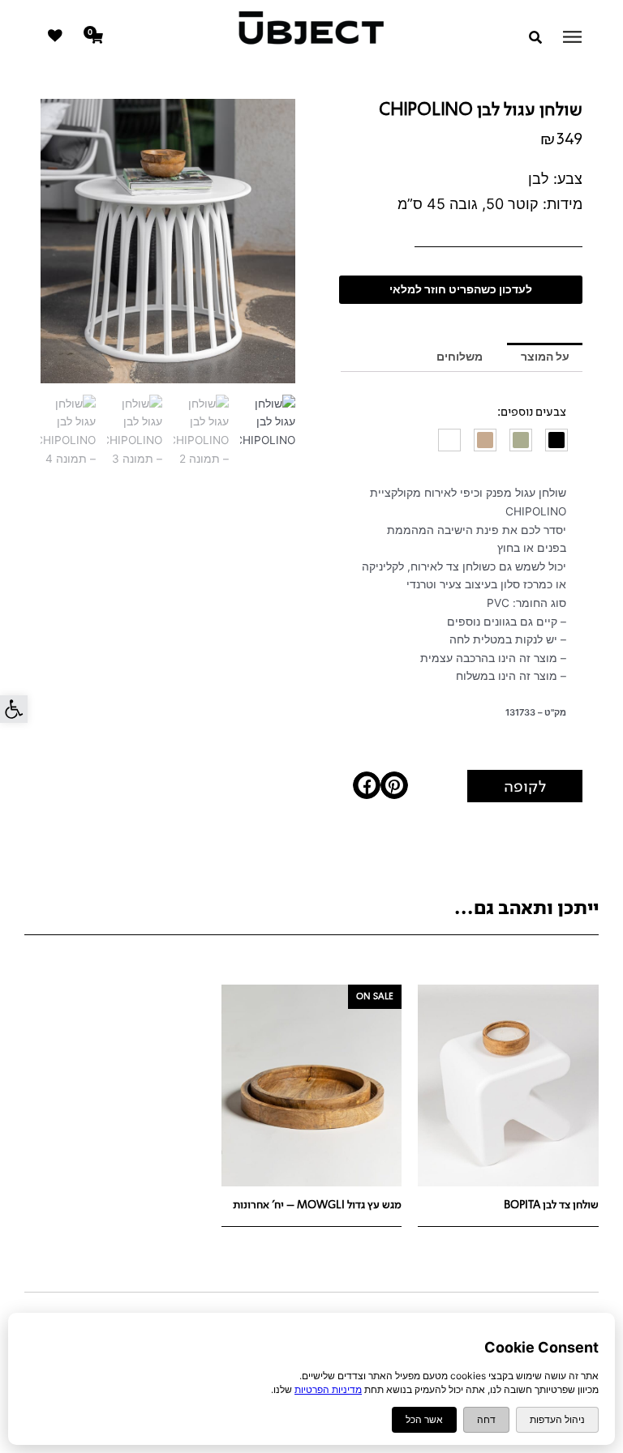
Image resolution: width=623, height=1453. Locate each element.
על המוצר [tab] (545, 356)
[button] (14, 709)
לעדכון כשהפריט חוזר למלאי (460, 289)
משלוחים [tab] (459, 356)
